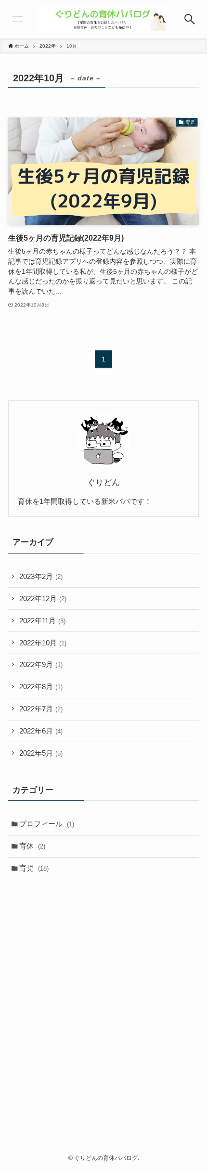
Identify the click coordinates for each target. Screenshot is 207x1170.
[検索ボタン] (189, 19)
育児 (34, 868)
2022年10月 (42, 643)
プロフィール (46, 824)
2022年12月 (42, 598)
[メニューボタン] (17, 19)
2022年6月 (41, 731)
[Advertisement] (103, 997)
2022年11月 (42, 621)
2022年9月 (41, 664)
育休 (32, 846)
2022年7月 (41, 709)
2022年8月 (41, 686)
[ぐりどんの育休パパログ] (103, 19)
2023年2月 (41, 576)
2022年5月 (41, 753)
